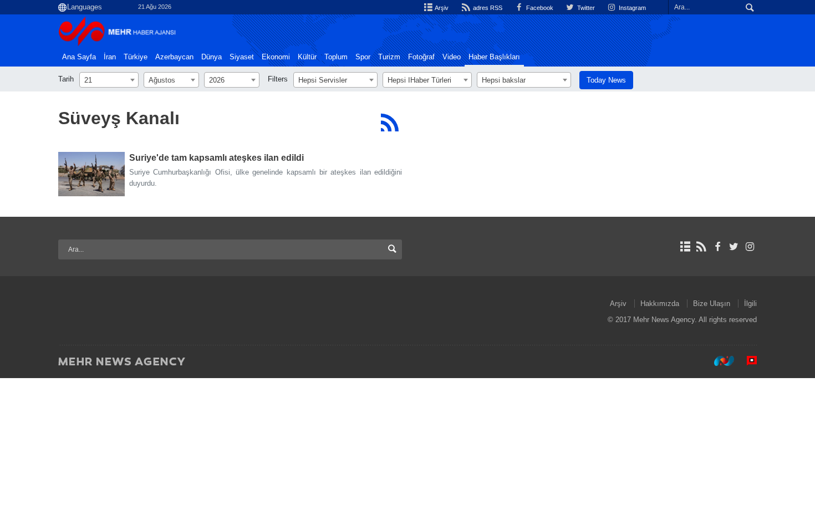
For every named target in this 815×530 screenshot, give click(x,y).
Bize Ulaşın (711, 303)
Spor (362, 57)
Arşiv (441, 7)
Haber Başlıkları (494, 57)
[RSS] (389, 122)
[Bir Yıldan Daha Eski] (91, 174)
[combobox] (109, 80)
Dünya (211, 57)
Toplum (336, 57)
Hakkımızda (659, 303)
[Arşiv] (685, 246)
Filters (278, 79)
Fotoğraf (421, 57)
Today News (606, 80)
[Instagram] (750, 246)
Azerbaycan (174, 57)
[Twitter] (734, 246)
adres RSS (486, 7)
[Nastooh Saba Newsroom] (718, 361)
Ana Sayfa (79, 57)
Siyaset (242, 57)
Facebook (538, 7)
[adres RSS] (701, 246)
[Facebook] (717, 246)
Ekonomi (276, 57)
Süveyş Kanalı (119, 118)
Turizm (389, 57)
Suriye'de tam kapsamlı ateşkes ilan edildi (216, 157)
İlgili (750, 303)
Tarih (66, 79)
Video (451, 57)
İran (110, 57)
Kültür (307, 57)
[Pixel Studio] (746, 361)
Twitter (585, 7)
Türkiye (135, 57)
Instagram (631, 7)
